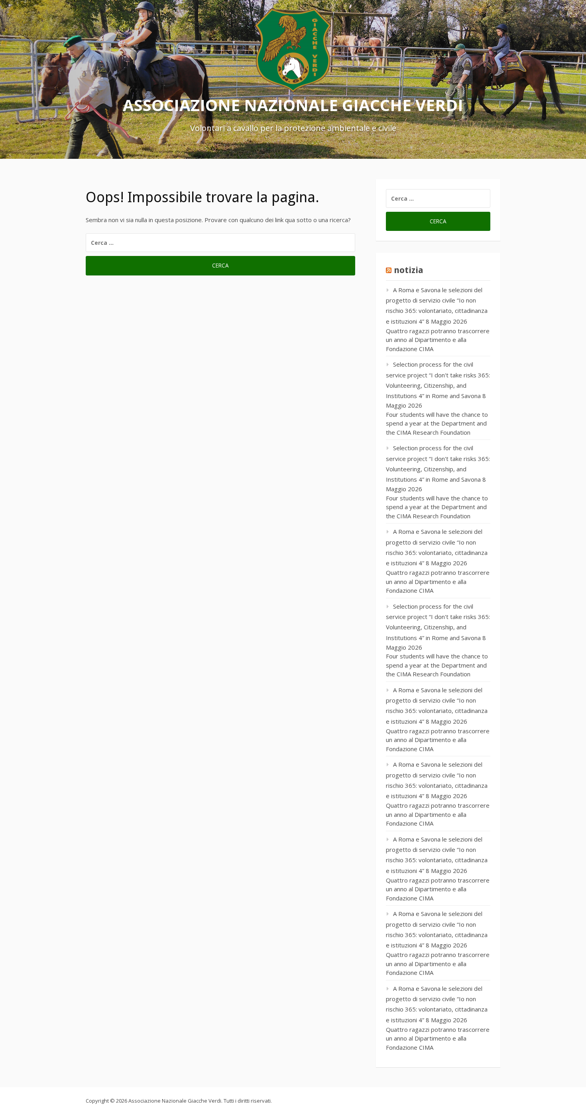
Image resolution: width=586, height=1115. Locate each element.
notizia (408, 270)
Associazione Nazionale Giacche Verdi (293, 104)
